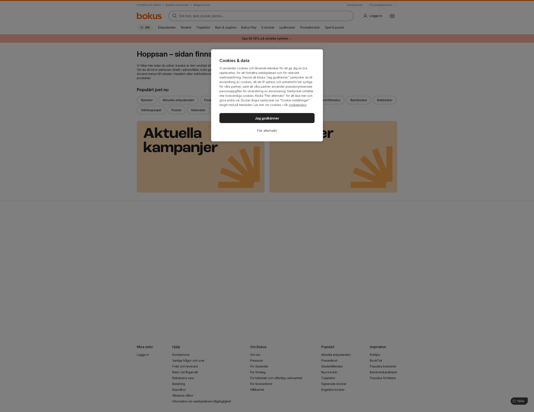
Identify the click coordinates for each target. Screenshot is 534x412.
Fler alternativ (267, 130)
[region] (267, 95)
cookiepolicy (298, 105)
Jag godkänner (267, 118)
